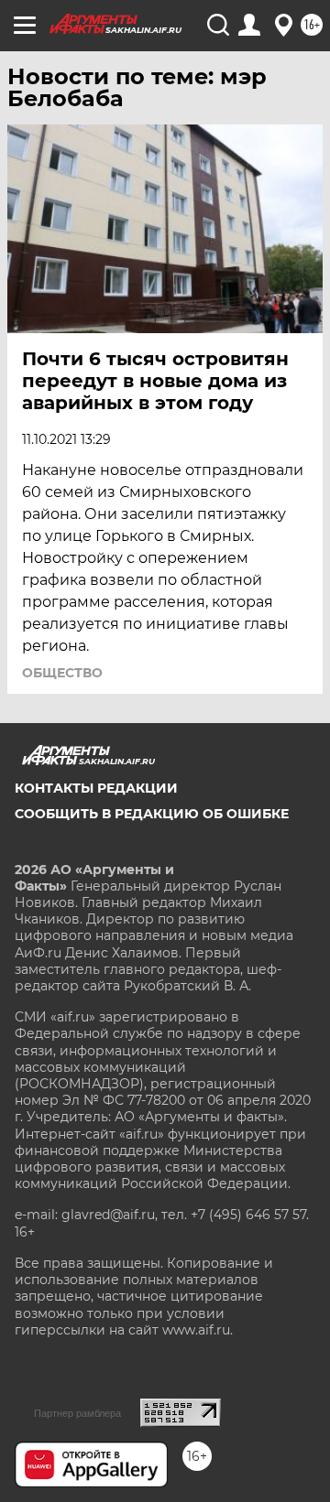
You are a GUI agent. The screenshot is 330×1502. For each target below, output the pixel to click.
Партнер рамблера (77, 1413)
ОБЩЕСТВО (62, 672)
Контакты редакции (96, 788)
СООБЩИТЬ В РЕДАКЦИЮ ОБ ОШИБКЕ (152, 813)
